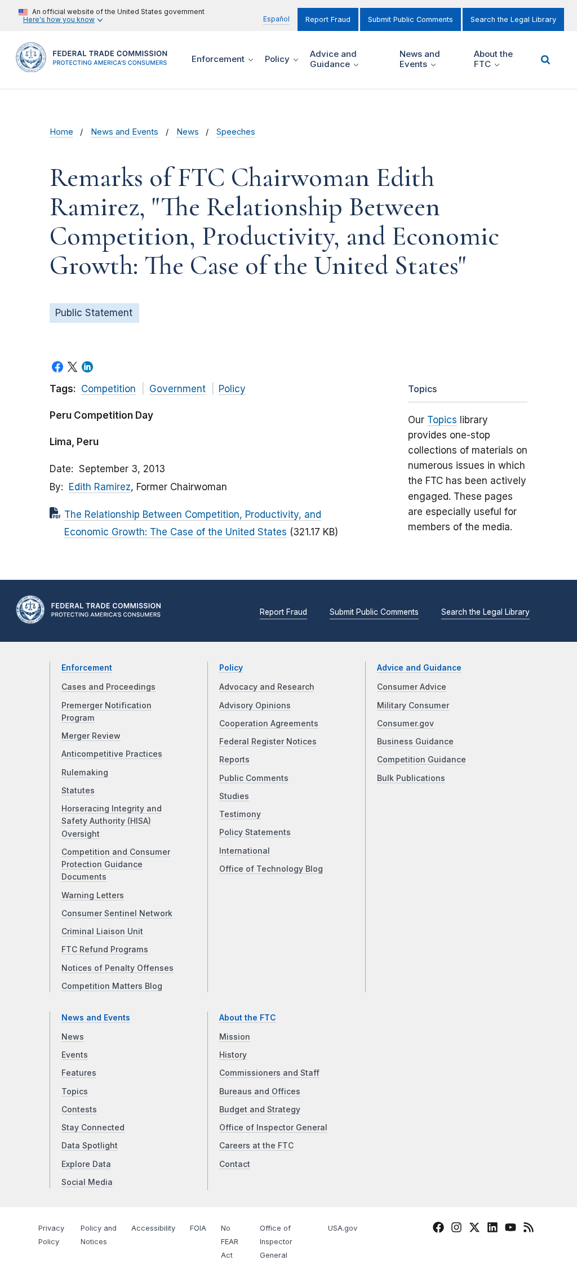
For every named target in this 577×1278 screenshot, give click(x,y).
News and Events (124, 132)
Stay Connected (93, 1127)
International (244, 850)
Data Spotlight (89, 1145)
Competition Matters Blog (111, 986)
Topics (442, 419)
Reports (234, 759)
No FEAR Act (229, 1241)
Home (61, 132)
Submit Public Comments (410, 19)
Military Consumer (413, 705)
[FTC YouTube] (510, 1229)
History (233, 1054)
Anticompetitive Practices (111, 753)
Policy (232, 388)
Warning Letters (92, 895)
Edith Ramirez (100, 486)
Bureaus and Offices (259, 1091)
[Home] (95, 66)
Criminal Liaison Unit (102, 931)
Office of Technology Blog (271, 868)
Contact (234, 1164)
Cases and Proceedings (108, 686)
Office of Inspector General (273, 1127)
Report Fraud (327, 19)
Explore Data (86, 1164)
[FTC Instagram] (456, 1229)
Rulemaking (84, 772)
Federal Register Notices (268, 741)
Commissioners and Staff (269, 1072)
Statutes (78, 790)
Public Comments (253, 778)
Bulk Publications (411, 778)
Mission (234, 1036)
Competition (108, 388)
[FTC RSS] (528, 1229)
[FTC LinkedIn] (492, 1229)
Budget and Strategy (259, 1109)
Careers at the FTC (256, 1145)
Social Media (87, 1182)
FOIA (198, 1228)
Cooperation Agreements (268, 723)
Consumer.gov (405, 723)
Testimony (240, 814)
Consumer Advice (411, 686)
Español (276, 19)
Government (177, 388)
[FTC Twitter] (474, 1227)
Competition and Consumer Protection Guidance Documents (115, 864)
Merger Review (91, 735)
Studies (234, 796)
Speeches (235, 132)
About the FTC (247, 1017)
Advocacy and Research (266, 686)
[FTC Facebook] (438, 1229)
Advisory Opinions (255, 705)
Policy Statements (255, 832)
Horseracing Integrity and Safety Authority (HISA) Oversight (111, 821)
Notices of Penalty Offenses (117, 968)
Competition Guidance (421, 759)
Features (78, 1072)
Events (74, 1054)
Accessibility (153, 1228)
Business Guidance (415, 741)
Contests (79, 1109)
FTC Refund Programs (104, 949)
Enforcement (86, 667)
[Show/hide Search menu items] (545, 59)
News (187, 132)
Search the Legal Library (513, 19)
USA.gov (342, 1228)
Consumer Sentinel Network (116, 913)
